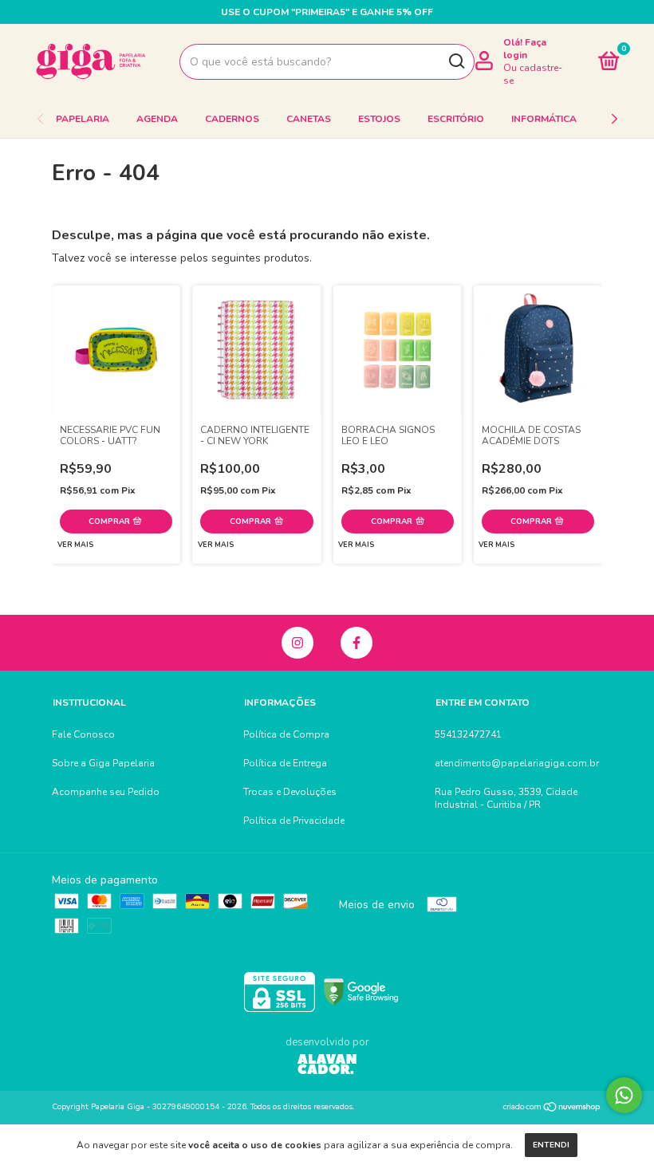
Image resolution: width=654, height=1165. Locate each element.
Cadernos (232, 118)
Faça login (524, 48)
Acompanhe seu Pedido (106, 791)
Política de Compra (286, 734)
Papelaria (82, 118)
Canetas (308, 118)
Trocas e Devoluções (290, 791)
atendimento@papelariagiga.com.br (517, 763)
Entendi (551, 1145)
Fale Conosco (83, 734)
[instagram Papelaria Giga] (297, 643)
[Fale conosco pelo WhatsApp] (624, 1095)
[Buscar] (456, 61)
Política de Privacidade (294, 820)
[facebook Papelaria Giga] (356, 643)
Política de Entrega (285, 763)
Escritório (455, 118)
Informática (544, 118)
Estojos (379, 118)
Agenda (157, 118)
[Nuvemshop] (552, 1108)
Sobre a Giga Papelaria (103, 763)
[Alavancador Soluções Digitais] (327, 1066)
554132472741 (468, 734)
